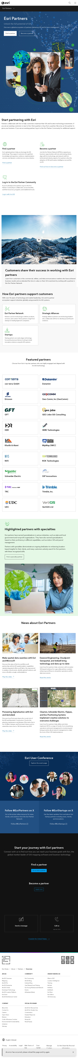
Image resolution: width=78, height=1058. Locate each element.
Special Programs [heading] (31, 1003)
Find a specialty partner (14, 556)
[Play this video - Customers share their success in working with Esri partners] (39, 239)
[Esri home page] (5, 3)
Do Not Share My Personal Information (65, 1046)
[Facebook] (63, 958)
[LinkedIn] (72, 958)
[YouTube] (72, 962)
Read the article (45, 677)
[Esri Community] (63, 962)
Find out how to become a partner (51, 166)
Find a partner (10, 33)
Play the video (7, 676)
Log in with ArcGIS (8, 194)
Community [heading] (29, 974)
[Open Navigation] (75, 3)
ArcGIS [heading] (4, 974)
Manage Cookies (49, 1046)
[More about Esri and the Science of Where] (6, 960)
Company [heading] (5, 1003)
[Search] (70, 3)
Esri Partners (6, 8)
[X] (67, 958)
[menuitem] (13, 978)
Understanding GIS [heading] (54, 974)
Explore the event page (39, 763)
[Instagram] (67, 962)
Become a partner (27, 33)
